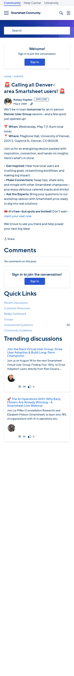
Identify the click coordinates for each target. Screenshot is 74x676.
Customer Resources (17, 308)
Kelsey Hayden (22, 100)
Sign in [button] (34, 62)
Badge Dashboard (15, 314)
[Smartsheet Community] (26, 13)
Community (12, 3)
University (51, 3)
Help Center (32, 3)
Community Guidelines (18, 330)
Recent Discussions (16, 303)
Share (9, 239)
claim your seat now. (18, 216)
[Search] (61, 13)
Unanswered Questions (37, 325)
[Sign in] (68, 13)
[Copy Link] (31, 104)
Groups (8, 319)
